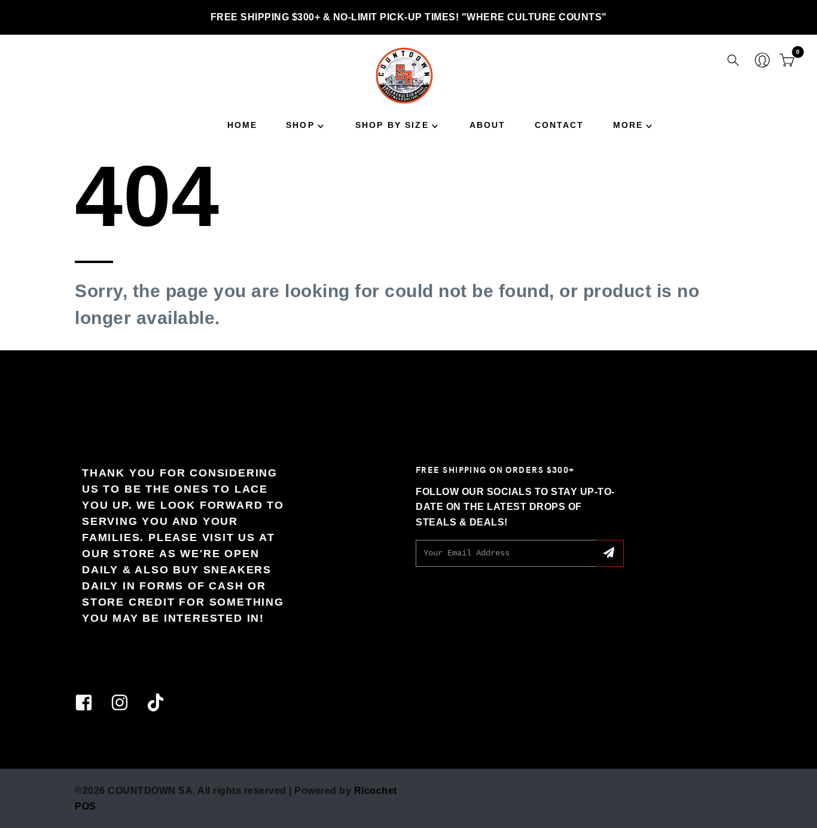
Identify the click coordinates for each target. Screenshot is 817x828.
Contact (559, 125)
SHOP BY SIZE (392, 125)
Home (242, 125)
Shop (300, 125)
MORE (628, 125)
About (488, 125)
